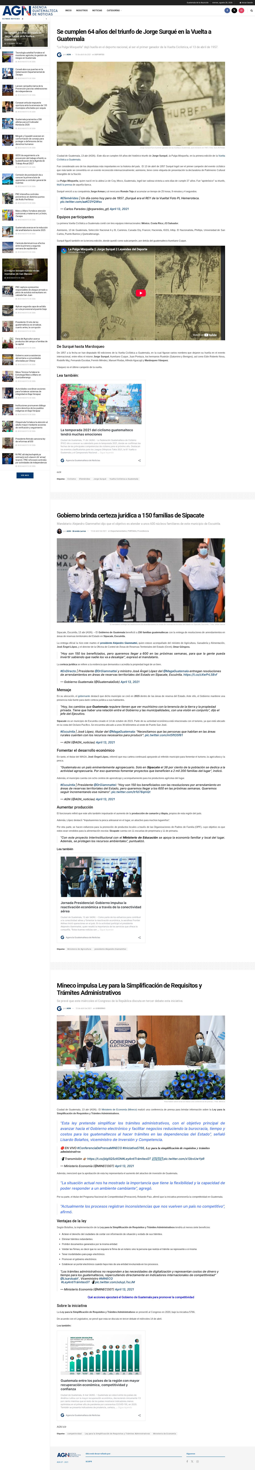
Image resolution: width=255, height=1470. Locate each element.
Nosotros (82, 10)
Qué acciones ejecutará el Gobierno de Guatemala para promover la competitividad (141, 1297)
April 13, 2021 (119, 209)
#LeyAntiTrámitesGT (136, 1159)
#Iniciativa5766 (133, 1148)
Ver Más (25, 475)
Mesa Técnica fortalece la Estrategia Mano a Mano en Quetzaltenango (28, 375)
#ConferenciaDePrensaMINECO (99, 1148)
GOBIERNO (100, 1008)
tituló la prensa (64, 184)
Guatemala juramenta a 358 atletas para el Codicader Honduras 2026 (28, 122)
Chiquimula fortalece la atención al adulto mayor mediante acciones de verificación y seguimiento (31, 425)
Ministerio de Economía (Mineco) (119, 1109)
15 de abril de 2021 (99, 531)
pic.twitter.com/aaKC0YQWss (81, 201)
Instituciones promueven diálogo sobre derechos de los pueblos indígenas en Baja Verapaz (30, 408)
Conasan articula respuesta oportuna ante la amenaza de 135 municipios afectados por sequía (31, 105)
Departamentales (119, 531)
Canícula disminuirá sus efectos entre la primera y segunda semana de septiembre (30, 246)
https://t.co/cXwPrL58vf (200, 674)
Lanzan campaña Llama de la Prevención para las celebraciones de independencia (31, 89)
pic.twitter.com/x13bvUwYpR (184, 1159)
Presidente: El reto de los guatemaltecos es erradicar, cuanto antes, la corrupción (28, 325)
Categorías (113, 10)
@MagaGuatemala (176, 671)
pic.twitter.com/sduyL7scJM (115, 1282)
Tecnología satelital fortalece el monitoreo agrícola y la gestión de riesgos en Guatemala (31, 55)
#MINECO (106, 1278)
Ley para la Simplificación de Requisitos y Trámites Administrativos (117, 1434)
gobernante (84, 696)
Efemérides (84, 479)
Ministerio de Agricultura (79, 949)
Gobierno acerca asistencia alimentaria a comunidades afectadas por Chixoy (28, 358)
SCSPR (89, 1461)
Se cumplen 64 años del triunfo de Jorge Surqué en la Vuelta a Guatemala (23, 36)
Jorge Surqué (100, 479)
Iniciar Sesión (247, 3)
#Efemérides (69, 198)
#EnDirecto (68, 671)
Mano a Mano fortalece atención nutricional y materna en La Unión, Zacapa (31, 213)
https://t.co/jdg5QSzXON (104, 1159)
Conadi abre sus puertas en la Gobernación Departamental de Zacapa (30, 72)
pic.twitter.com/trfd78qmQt (130, 792)
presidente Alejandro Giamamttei (110, 949)
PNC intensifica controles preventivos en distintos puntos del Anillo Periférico (30, 197)
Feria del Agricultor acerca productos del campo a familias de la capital (31, 341)
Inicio (68, 10)
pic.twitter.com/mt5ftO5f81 (164, 735)
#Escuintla (67, 731)
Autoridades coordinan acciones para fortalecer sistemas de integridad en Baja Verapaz (30, 391)
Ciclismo (71, 479)
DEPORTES (99, 54)
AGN (69, 54)
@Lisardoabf (69, 1278)
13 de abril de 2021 (83, 54)
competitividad (74, 1434)
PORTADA (132, 531)
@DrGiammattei (106, 671)
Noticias (97, 10)
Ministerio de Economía (164, 1434)
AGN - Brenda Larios (76, 531)
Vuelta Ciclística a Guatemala (124, 479)
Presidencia (143, 531)
